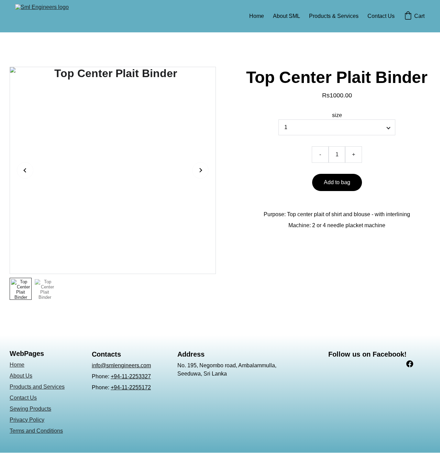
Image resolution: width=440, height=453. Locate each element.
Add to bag (337, 182)
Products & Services (334, 16)
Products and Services (37, 387)
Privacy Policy (27, 420)
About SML (286, 16)
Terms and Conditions (36, 431)
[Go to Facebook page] (409, 363)
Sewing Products (30, 409)
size (337, 115)
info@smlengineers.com (121, 365)
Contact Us (381, 16)
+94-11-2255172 (131, 387)
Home (256, 16)
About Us (21, 376)
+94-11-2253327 (131, 376)
